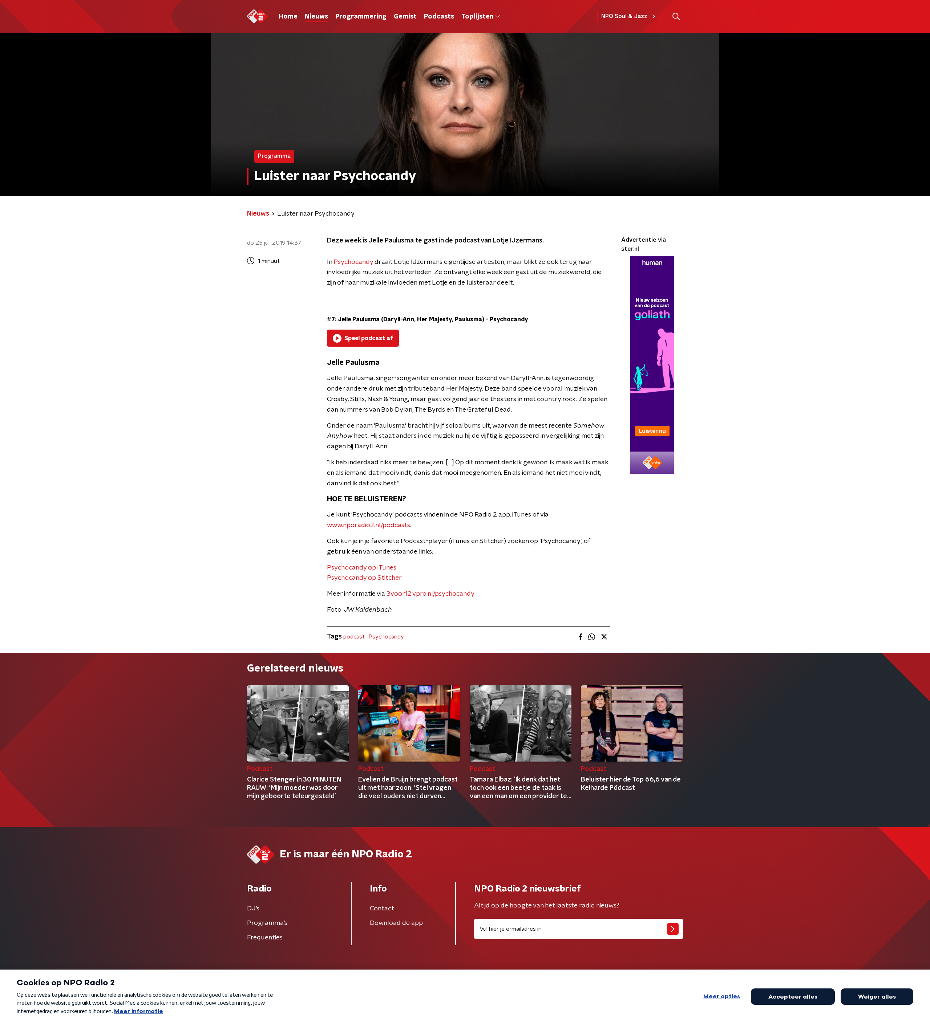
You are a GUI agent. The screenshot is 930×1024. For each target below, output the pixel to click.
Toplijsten (477, 16)
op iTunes (382, 567)
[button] (676, 16)
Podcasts (439, 16)
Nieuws (316, 16)
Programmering (361, 16)
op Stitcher (385, 578)
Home (288, 16)
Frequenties (265, 937)
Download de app (396, 923)
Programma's (267, 923)
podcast (354, 637)
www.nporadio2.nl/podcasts (368, 525)
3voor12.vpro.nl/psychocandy (430, 594)
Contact (382, 908)
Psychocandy (353, 262)
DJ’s (253, 908)
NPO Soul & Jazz (624, 16)
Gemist (405, 16)
